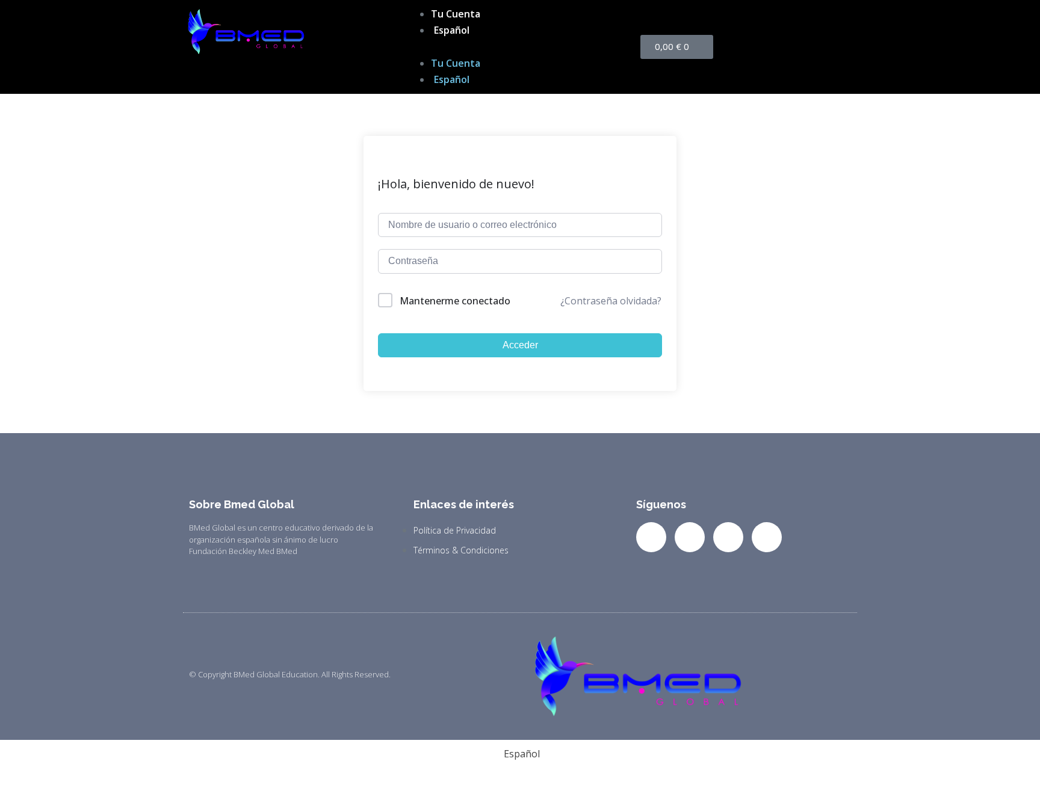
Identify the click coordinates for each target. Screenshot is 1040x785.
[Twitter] (690, 537)
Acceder (520, 345)
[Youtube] (767, 537)
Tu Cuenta (455, 13)
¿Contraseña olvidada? (610, 300)
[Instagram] (728, 537)
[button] (520, 46)
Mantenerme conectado (455, 300)
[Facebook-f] (651, 537)
